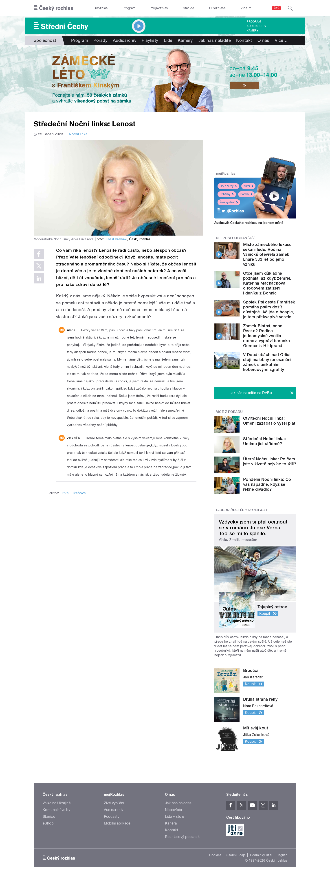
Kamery (252, 30)
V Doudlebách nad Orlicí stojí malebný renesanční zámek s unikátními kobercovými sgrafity (267, 362)
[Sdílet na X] (39, 266)
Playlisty (150, 40)
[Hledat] (290, 8)
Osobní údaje (236, 855)
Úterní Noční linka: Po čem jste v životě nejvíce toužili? (269, 461)
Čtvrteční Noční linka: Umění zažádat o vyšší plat (269, 421)
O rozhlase (217, 8)
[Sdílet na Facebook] (39, 254)
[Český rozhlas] (53, 8)
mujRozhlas (159, 8)
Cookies (215, 855)
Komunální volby (56, 810)
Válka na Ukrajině (57, 803)
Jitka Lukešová (73, 493)
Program (129, 8)
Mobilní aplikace (117, 823)
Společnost (45, 40)
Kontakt (244, 40)
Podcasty (112, 816)
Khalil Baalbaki (116, 239)
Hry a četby (226, 186)
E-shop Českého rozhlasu (241, 510)
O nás (263, 40)
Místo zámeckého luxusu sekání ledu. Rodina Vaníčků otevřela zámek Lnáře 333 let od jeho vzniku (267, 254)
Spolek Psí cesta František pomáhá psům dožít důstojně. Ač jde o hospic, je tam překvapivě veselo (269, 309)
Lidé (168, 40)
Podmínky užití (261, 855)
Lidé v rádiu (174, 816)
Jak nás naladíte (214, 40)
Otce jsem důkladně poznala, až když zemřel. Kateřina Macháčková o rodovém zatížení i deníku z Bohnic (267, 283)
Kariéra (171, 823)
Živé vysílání (227, 202)
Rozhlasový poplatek (182, 837)
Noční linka (78, 134)
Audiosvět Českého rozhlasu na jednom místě (248, 223)
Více (281, 40)
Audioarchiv (256, 26)
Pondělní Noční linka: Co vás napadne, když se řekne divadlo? (267, 484)
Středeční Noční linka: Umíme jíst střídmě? (264, 441)
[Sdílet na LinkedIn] (39, 278)
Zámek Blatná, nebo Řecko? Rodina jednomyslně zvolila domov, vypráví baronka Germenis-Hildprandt (266, 335)
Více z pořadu (229, 412)
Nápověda (173, 810)
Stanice (188, 8)
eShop (48, 823)
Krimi (247, 186)
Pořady (100, 40)
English (282, 855)
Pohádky (225, 194)
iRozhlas (101, 8)
